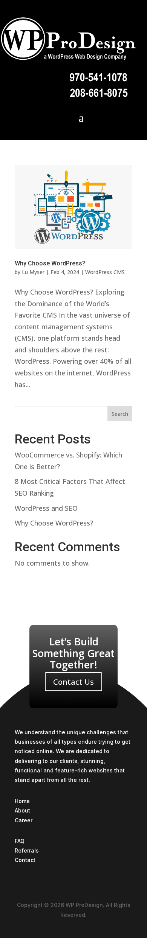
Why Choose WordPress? (50, 263)
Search (120, 413)
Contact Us (73, 682)
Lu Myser (33, 272)
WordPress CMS (105, 272)
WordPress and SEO (46, 508)
